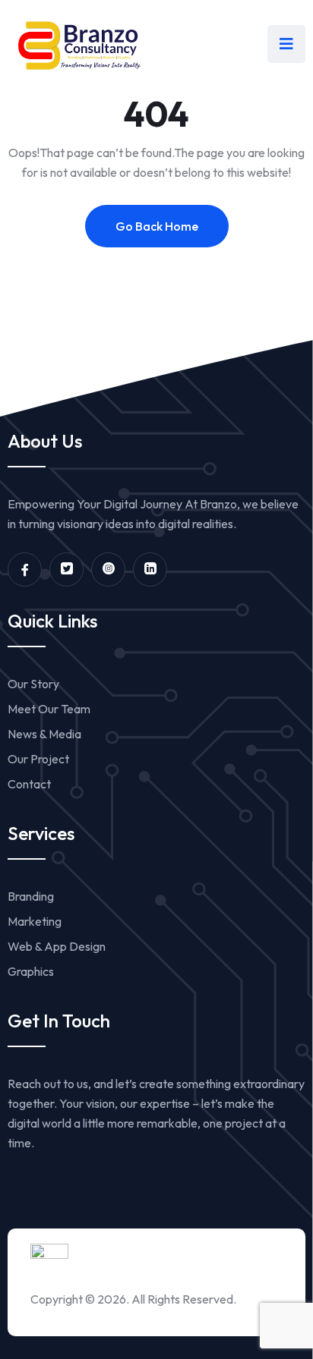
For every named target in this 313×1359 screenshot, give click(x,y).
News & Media (44, 733)
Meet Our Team (49, 708)
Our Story (33, 683)
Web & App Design (57, 946)
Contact (29, 783)
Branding (31, 896)
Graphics (31, 971)
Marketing (35, 921)
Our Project (38, 758)
